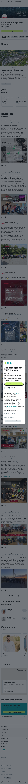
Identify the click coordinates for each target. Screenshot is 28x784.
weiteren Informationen (12, 406)
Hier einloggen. (7, 388)
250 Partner (16, 393)
